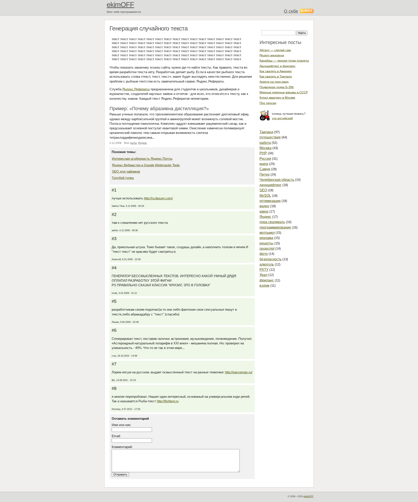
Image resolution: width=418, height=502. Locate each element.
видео (264, 206)
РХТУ (264, 269)
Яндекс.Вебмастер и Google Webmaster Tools (146, 165)
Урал (263, 275)
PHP (263, 153)
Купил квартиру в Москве (277, 97)
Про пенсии (268, 103)
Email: (116, 436)
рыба (133, 143)
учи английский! (282, 118)
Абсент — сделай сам (275, 50)
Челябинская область (277, 180)
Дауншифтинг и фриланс (277, 66)
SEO (263, 190)
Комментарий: (122, 447)
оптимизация (270, 201)
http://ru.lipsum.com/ (158, 198)
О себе (291, 11)
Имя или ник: (121, 425)
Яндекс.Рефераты (136, 89)
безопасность (270, 259)
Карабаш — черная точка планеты (284, 60)
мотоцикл (267, 232)
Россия (265, 158)
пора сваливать (272, 222)
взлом (264, 285)
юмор (264, 211)
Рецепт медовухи (272, 55)
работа (265, 143)
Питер (265, 174)
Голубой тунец (123, 178)
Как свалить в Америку (276, 71)
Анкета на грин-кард (274, 81)
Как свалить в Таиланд (276, 76)
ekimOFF (120, 4)
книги (264, 164)
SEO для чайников (126, 171)
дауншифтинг (270, 185)
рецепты (266, 243)
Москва (265, 148)
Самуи (265, 169)
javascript (267, 248)
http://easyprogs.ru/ (238, 372)
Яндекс (142, 143)
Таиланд (266, 132)
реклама (266, 238)
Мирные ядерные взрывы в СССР (284, 92)
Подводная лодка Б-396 (277, 87)
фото (264, 254)
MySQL (265, 195)
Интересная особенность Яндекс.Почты (142, 158)
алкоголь (267, 264)
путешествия (270, 137)
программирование (275, 227)
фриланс (267, 280)
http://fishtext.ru (168, 401)
